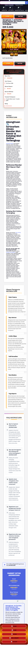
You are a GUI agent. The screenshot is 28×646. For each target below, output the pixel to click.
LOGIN (7, 16)
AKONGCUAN (9, 143)
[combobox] (12, 2)
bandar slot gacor (10, 252)
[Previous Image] (2, 41)
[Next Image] (25, 41)
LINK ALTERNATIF (15, 637)
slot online (18, 232)
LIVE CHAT (15, 641)
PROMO (15, 626)
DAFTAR (20, 16)
